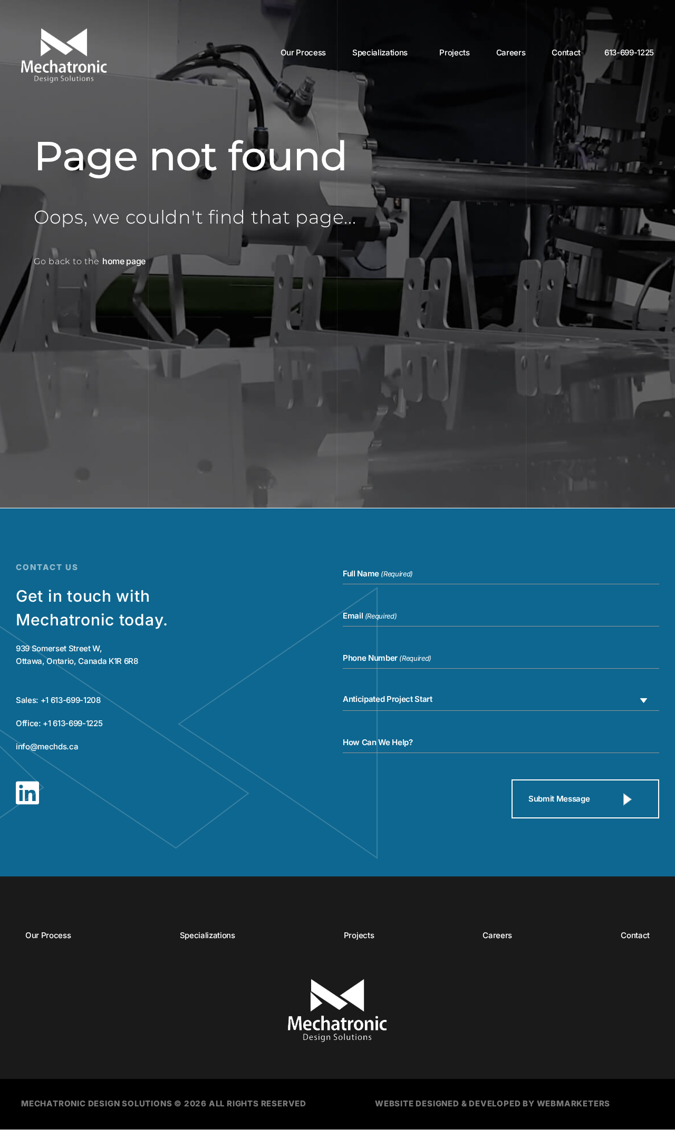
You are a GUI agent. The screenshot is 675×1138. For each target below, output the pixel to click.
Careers (511, 52)
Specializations (380, 52)
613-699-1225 (629, 52)
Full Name (378, 573)
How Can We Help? (378, 742)
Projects (454, 52)
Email (370, 616)
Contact (566, 52)
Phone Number (387, 658)
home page (124, 261)
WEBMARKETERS (574, 1103)
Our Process (303, 52)
